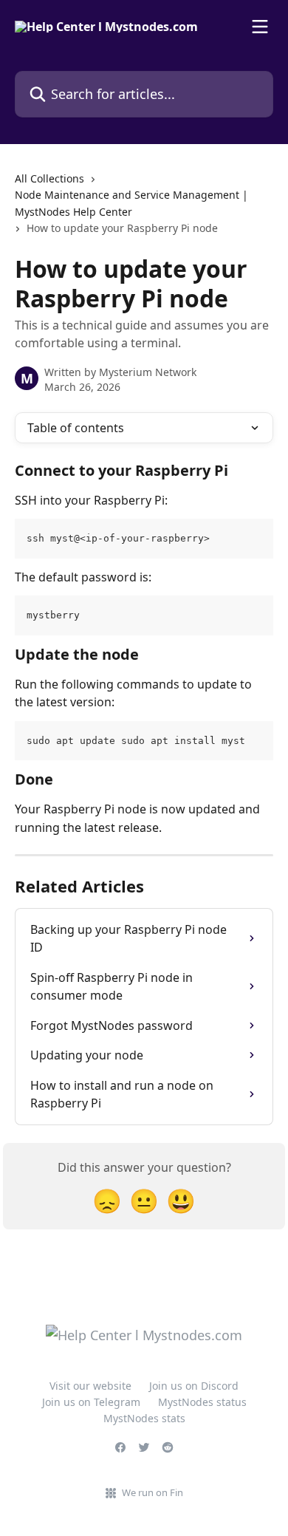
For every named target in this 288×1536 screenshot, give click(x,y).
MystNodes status (202, 1402)
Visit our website (90, 1386)
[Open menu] (260, 26)
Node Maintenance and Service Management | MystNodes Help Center (131, 203)
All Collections (49, 178)
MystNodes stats (144, 1418)
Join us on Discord (194, 1386)
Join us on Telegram (91, 1402)
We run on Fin (152, 1492)
